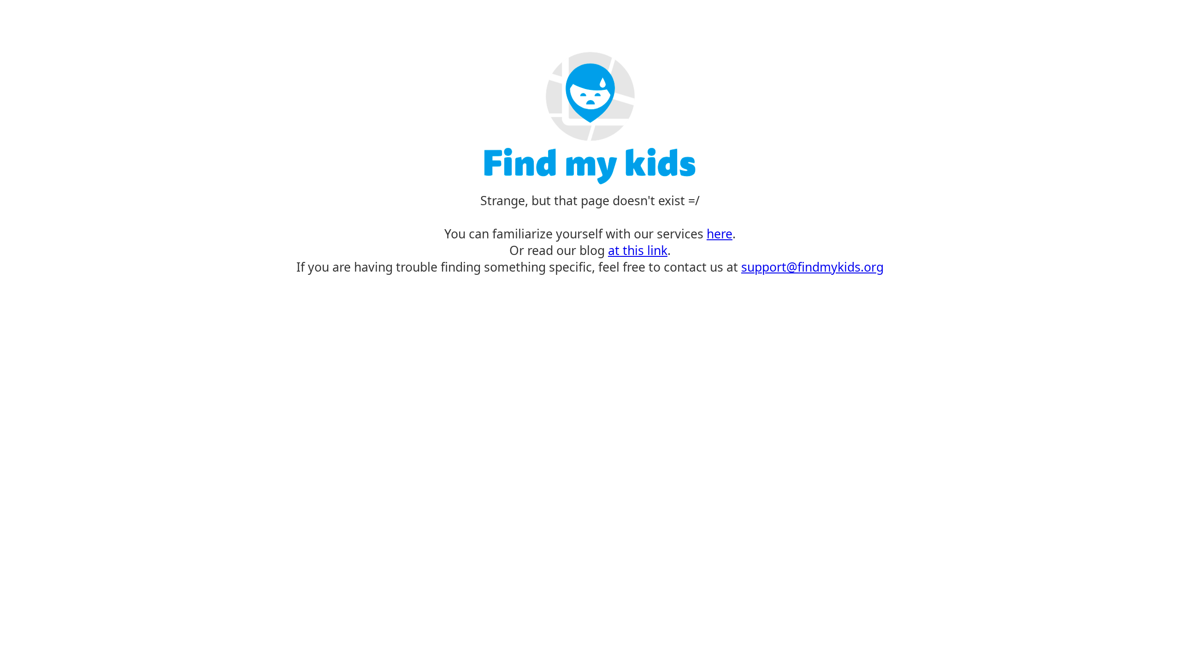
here (719, 233)
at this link (637, 250)
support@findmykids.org (812, 267)
